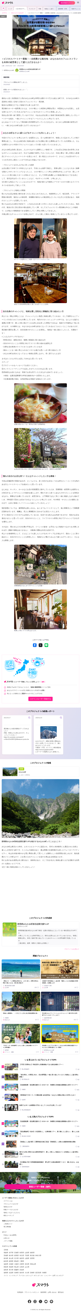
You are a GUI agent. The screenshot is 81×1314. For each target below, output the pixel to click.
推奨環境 (43, 1292)
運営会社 (61, 1292)
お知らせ (6, 1238)
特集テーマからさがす (11, 1209)
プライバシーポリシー (31, 1292)
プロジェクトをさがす (11, 1204)
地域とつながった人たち (12, 1212)
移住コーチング (9, 1215)
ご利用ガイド (8, 1224)
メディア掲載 (8, 1241)
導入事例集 (7, 1227)
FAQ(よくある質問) (10, 1235)
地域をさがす (8, 1207)
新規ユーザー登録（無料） (40, 1187)
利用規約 (20, 1292)
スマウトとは (8, 1201)
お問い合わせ (52, 1292)
